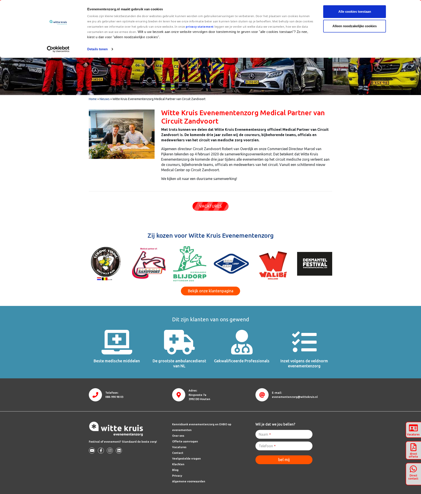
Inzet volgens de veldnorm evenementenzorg (304, 363)
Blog (175, 469)
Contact (177, 452)
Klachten (178, 464)
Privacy (177, 475)
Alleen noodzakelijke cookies (354, 26)
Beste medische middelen (117, 361)
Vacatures (179, 447)
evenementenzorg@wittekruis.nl (295, 396)
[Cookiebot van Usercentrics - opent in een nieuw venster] (58, 49)
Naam (265, 434)
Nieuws (105, 99)
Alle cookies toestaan (354, 11)
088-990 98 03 (114, 396)
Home (93, 99)
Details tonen (97, 49)
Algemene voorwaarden (188, 481)
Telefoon (267, 446)
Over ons (178, 435)
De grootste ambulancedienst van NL (179, 363)
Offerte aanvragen (185, 441)
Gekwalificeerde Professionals (241, 361)
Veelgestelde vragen (186, 458)
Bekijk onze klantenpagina (210, 291)
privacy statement (200, 27)
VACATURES (210, 206)
